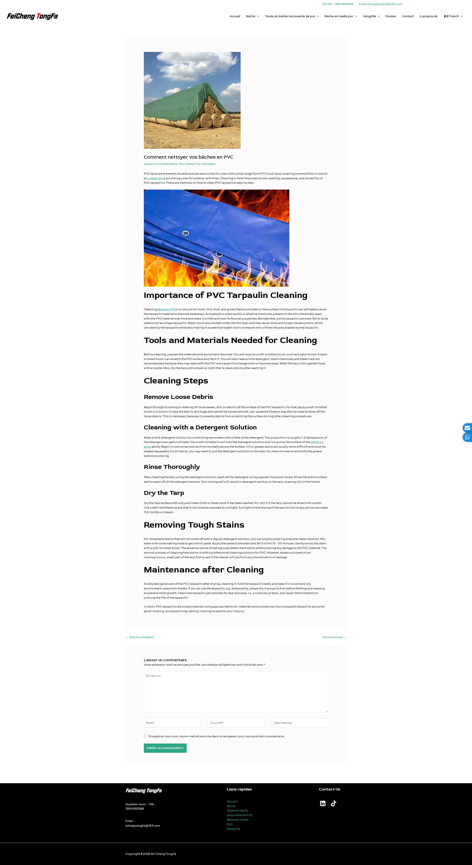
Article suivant (334, 637)
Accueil (235, 16)
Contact (408, 16)
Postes (391, 16)
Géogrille (369, 16)
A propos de (429, 16)
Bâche (250, 16)
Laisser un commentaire (160, 164)
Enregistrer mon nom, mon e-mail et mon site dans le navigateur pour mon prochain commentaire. (217, 736)
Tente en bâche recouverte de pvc (290, 16)
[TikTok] (333, 803)
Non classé (186, 164)
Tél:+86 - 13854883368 (337, 4)
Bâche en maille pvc (339, 16)
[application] (257, 16)
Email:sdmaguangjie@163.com (380, 4)
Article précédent (140, 637)
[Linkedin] (322, 803)
